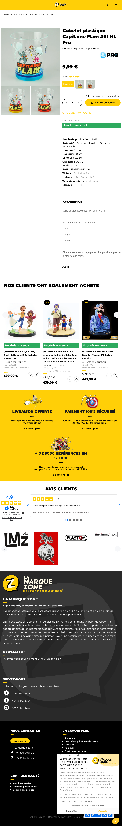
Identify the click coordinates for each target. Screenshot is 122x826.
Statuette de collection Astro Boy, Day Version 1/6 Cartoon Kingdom (98, 355)
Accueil (7, 14)
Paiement (70, 748)
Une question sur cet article (104, 96)
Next (117, 315)
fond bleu (68, 84)
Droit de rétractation (76, 751)
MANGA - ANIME (84, 177)
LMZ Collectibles (17, 362)
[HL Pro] (109, 55)
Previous (5, 315)
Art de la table (93, 181)
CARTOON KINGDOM (96, 362)
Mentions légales (22, 783)
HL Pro (78, 185)
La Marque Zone (20, 693)
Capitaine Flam (83, 173)
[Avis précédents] (28, 505)
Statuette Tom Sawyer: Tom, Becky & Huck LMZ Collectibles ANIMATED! (20, 355)
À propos (70, 738)
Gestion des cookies (23, 789)
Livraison (69, 744)
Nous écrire (20, 741)
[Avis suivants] (120, 505)
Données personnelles (25, 786)
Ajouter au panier (105, 102)
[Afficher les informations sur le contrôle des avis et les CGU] (23, 513)
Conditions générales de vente (81, 741)
